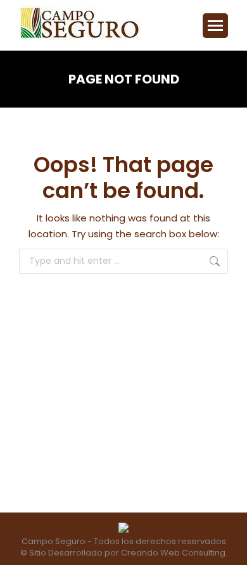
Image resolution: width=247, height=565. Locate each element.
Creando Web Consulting (173, 553)
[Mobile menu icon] (215, 25)
